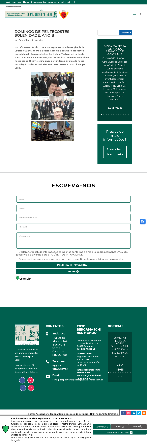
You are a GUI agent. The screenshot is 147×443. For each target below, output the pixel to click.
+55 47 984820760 (60, 367)
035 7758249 (88, 349)
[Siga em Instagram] (30, 380)
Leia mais (115, 107)
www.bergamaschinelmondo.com (89, 377)
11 (125, 114)
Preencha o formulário (114, 152)
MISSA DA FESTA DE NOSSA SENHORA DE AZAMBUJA (115, 50)
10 (123, 114)
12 (128, 114)
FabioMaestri (26, 40)
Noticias (39, 40)
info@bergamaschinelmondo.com (89, 371)
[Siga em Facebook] (22, 380)
